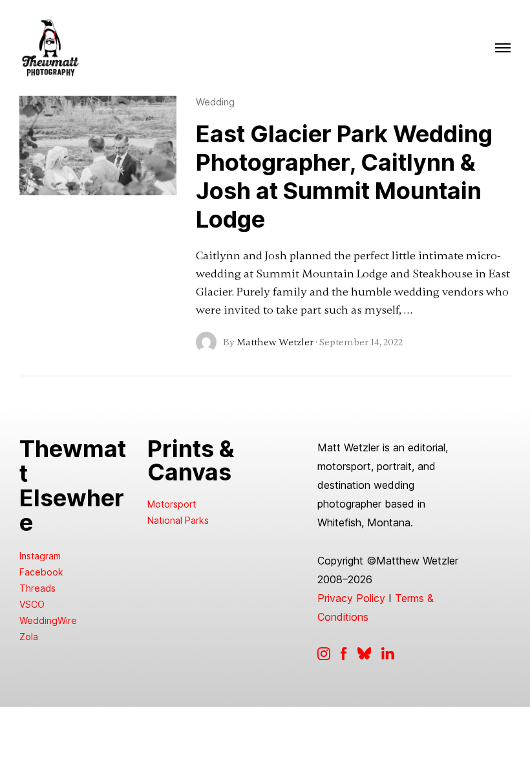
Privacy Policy (351, 598)
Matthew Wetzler (275, 342)
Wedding (215, 102)
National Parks (178, 520)
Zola (28, 636)
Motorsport (171, 504)
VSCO (32, 604)
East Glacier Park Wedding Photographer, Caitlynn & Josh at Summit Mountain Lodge (344, 176)
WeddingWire (48, 620)
